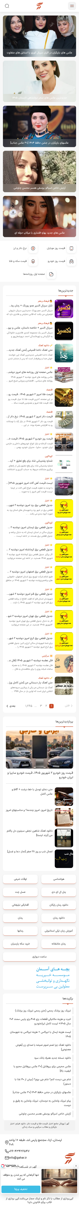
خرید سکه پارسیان (20, 944)
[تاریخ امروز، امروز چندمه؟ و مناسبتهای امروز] (64, 817)
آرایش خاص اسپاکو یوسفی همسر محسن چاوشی (40, 188)
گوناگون (49, 456)
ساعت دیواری (39, 957)
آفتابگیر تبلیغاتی (20, 905)
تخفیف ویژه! (21, 1189)
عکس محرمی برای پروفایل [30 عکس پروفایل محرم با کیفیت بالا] (42, 1069)
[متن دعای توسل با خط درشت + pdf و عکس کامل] (64, 796)
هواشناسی (58, 879)
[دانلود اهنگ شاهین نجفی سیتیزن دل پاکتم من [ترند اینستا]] (64, 838)
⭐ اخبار (49, 367)
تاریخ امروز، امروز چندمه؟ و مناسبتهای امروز (29, 810)
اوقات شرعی (20, 879)
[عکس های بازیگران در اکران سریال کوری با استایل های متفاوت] (39, 36)
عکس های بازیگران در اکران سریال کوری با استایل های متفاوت (39, 53)
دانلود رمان (59, 918)
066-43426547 (19, 1151)
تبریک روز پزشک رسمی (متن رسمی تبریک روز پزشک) (43, 1011)
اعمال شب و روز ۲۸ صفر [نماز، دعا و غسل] (30, 852)
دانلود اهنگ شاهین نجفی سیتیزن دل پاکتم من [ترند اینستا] (30, 833)
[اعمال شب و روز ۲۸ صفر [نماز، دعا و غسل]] (64, 858)
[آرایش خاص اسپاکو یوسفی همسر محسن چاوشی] (39, 171)
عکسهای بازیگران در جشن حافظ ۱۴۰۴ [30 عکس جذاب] (39, 143)
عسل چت (20, 892)
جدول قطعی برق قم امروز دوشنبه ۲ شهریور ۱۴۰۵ (27, 594)
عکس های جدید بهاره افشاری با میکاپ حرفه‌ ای (40, 233)
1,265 (28, 706)
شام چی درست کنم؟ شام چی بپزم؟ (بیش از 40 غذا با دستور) (43, 1082)
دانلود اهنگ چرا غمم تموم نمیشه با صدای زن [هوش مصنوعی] (43, 1047)
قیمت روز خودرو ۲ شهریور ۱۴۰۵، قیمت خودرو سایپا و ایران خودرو (40, 775)
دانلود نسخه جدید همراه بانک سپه (52, 1058)
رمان (20, 918)
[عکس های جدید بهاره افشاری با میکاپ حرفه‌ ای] (39, 216)
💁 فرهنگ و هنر (45, 301)
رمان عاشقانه (59, 944)
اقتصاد (49, 390)
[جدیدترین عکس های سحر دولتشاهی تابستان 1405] (39, 81)
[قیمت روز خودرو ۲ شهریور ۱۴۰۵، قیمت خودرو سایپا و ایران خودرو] (39, 749)
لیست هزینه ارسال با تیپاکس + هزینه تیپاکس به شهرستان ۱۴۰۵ (40, 1034)
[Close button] (76, 1166)
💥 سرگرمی (47, 656)
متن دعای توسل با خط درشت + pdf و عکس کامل (32, 792)
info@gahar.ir (18, 1158)
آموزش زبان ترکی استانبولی (59, 931)
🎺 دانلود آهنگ (45, 345)
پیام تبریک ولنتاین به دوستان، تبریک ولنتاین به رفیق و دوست (42, 1103)
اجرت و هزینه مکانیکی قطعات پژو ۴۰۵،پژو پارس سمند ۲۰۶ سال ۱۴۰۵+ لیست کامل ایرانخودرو (40, 1021)
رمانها (20, 931)
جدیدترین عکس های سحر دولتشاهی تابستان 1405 (39, 98)
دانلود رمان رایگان (58, 905)
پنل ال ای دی (59, 892)
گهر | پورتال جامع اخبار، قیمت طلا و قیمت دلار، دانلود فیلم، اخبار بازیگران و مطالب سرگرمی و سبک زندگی (39, 1125)
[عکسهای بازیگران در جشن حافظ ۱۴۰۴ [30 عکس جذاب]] (39, 126)
